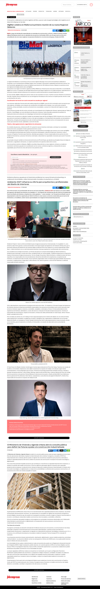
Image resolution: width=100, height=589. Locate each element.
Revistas (67, 11)
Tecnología (49, 11)
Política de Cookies (65, 581)
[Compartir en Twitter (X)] (61, 30)
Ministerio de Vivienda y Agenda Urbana (18, 454)
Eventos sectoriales (77, 242)
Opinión (35, 11)
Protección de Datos (66, 579)
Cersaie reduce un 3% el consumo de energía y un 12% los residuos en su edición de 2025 (82, 208)
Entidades (61, 11)
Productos (41, 11)
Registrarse (34, 579)
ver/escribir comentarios (39, 437)
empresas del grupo (32, 167)
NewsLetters (35, 581)
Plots (82, 54)
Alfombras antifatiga (84, 77)
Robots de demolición (84, 70)
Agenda (55, 11)
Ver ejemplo (33, 154)
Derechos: (48, 167)
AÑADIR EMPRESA (81, 578)
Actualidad (28, 11)
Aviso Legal (22, 164)
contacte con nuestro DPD (38, 168)
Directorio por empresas (79, 231)
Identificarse (35, 576)
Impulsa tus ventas (77, 239)
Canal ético (49, 579)
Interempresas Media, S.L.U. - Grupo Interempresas (52, 587)
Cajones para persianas (84, 62)
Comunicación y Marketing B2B (80, 241)
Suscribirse (83, 126)
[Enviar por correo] (54, 30)
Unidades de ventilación (84, 86)
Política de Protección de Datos (31, 164)
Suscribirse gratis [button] (82, 4)
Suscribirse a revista (36, 583)
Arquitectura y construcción (15, 11)
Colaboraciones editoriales (65, 583)
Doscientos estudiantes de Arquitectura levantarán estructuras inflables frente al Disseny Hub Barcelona (82, 200)
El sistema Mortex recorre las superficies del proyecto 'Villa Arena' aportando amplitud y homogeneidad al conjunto (83, 191)
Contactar (48, 576)
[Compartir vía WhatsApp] (67, 30)
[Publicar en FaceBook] (57, 30)
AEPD (21, 169)
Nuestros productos (51, 581)
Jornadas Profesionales (78, 238)
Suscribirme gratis (55, 157)
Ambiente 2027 (49, 190)
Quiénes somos (49, 583)
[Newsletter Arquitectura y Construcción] (83, 107)
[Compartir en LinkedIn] (64, 30)
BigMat (9, 33)
